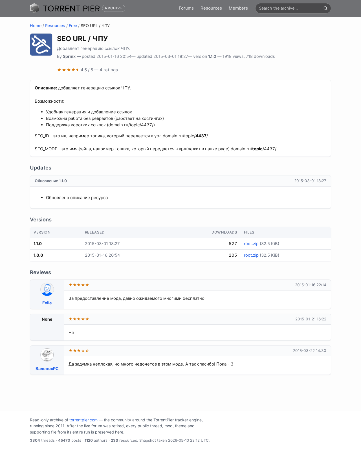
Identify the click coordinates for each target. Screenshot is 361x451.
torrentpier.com (83, 419)
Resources (211, 8)
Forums (186, 8)
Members (238, 8)
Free (73, 25)
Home (35, 25)
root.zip (251, 243)
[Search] (325, 8)
